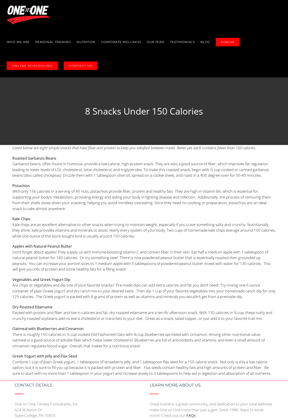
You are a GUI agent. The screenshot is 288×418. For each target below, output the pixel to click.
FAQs (191, 415)
